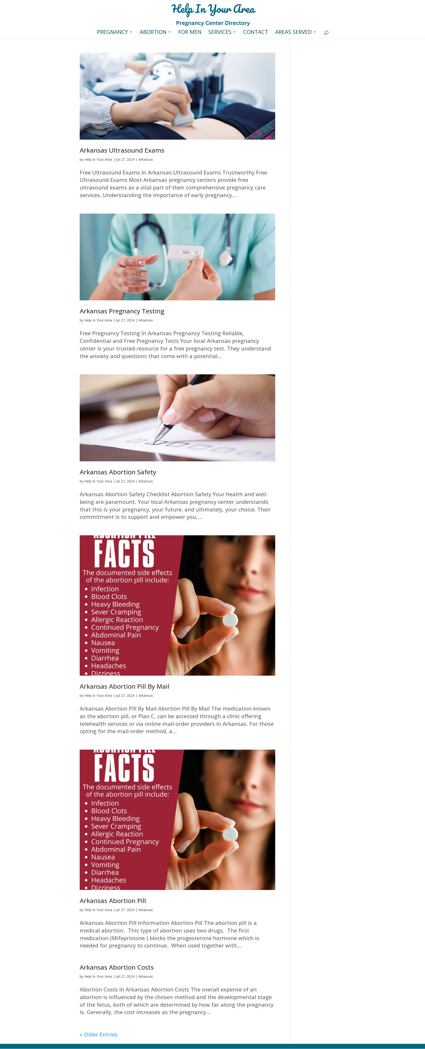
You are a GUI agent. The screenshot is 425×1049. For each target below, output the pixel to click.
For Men (189, 32)
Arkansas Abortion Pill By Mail (124, 686)
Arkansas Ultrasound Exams (122, 150)
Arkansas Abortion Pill (113, 900)
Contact (255, 32)
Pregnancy (112, 32)
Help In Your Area (98, 159)
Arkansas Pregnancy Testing (122, 310)
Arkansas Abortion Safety (118, 471)
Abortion (153, 32)
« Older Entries (99, 1034)
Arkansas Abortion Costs (117, 967)
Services (219, 32)
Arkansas (145, 159)
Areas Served (293, 32)
